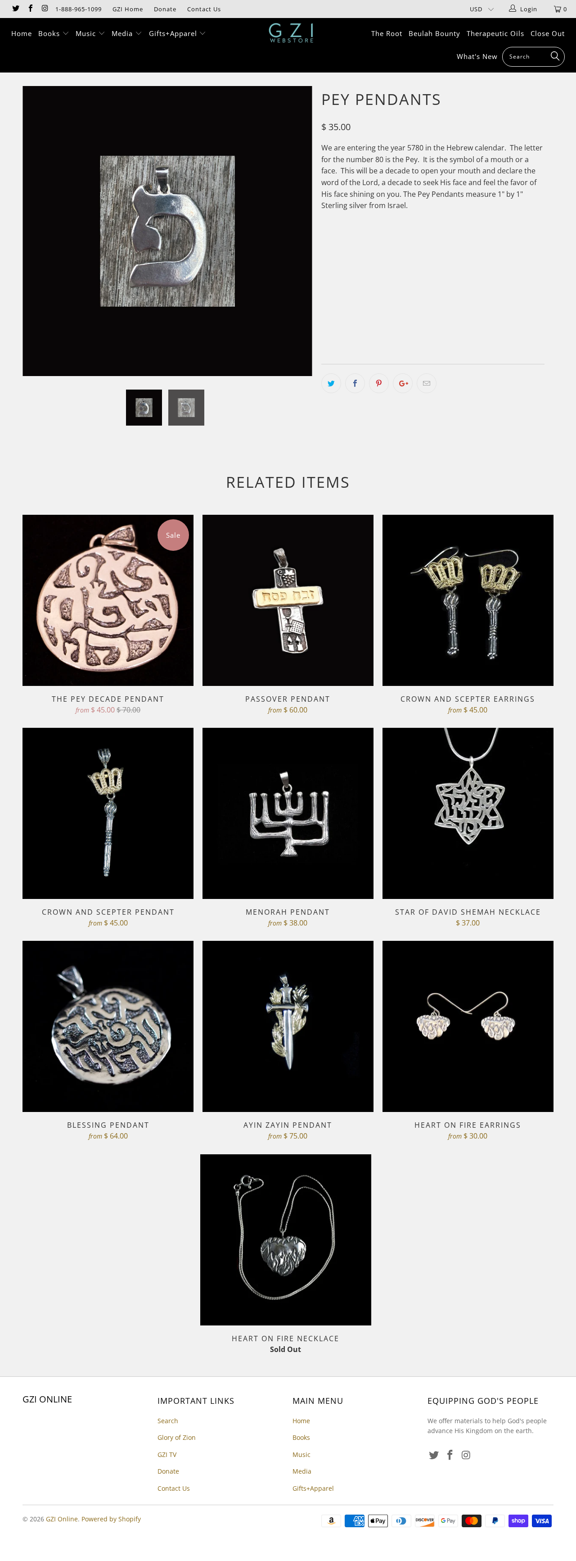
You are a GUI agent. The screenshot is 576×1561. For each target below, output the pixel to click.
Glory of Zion (177, 1437)
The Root (386, 33)
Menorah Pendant (288, 813)
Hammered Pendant (420, 260)
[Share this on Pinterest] (379, 383)
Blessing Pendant (108, 1026)
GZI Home (127, 9)
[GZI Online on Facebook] (30, 9)
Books (50, 33)
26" (451, 300)
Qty (327, 326)
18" (361, 300)
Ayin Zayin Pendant (288, 1026)
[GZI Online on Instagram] (44, 9)
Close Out (548, 33)
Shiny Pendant (350, 260)
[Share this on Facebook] (355, 383)
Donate (165, 9)
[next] (297, 238)
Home (21, 33)
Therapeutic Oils (495, 33)
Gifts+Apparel (174, 33)
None (335, 300)
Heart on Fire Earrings (468, 1026)
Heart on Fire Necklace (285, 1239)
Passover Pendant (288, 600)
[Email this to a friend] (426, 383)
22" (406, 300)
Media (123, 33)
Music (87, 33)
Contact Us (204, 9)
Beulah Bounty (434, 33)
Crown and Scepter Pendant (108, 813)
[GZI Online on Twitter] (15, 9)
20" (384, 300)
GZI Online (62, 1519)
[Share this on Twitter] (331, 383)
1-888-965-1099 (78, 9)
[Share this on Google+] (403, 383)
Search (168, 1420)
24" (429, 300)
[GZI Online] (292, 33)
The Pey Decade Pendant (108, 600)
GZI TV (167, 1454)
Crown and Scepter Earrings (468, 600)
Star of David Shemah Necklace (468, 813)
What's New (477, 56)
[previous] (38, 238)
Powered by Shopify (111, 1519)
